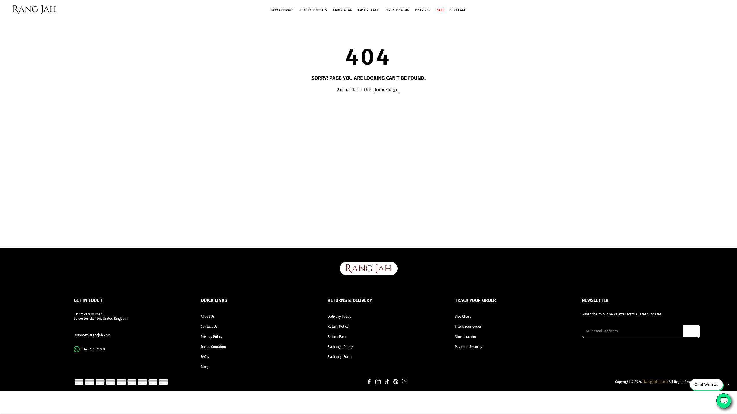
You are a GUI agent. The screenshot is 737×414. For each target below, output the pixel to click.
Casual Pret (368, 10)
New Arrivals (282, 10)
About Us (208, 317)
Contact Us (209, 327)
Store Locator (465, 337)
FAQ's (205, 357)
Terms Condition (213, 347)
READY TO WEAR (397, 10)
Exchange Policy (340, 347)
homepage (387, 89)
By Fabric (423, 10)
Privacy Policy (212, 337)
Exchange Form (340, 357)
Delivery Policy (339, 317)
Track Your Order (468, 327)
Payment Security (468, 347)
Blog (204, 367)
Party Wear (342, 10)
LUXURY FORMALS (313, 10)
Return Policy (338, 327)
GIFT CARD (458, 10)
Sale (440, 10)
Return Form (337, 337)
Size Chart (463, 317)
